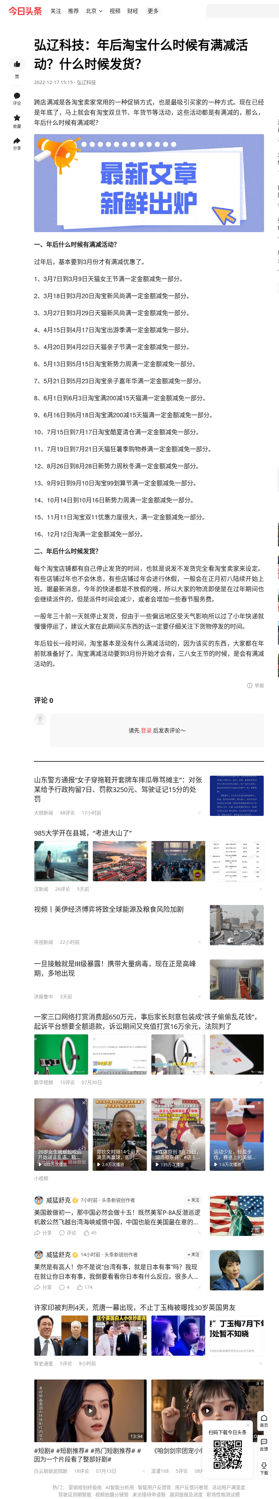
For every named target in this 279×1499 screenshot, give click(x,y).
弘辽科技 (86, 82)
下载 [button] (262, 1467)
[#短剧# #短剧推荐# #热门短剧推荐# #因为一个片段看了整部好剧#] (90, 1411)
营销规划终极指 (85, 1487)
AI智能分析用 (119, 1487)
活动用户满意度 (228, 1487)
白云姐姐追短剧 (50, 1471)
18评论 (81, 1471)
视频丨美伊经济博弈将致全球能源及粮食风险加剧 (109, 909)
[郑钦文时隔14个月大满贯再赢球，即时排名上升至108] (120, 1134)
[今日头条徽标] (25, 11)
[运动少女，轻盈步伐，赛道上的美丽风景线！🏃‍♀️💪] (237, 1134)
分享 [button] (17, 148)
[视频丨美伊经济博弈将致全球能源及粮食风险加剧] (237, 925)
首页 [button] (264, 1425)
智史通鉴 (43, 1363)
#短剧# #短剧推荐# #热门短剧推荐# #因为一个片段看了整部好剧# (87, 1455)
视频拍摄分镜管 (112, 1494)
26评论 (62, 889)
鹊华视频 (43, 1082)
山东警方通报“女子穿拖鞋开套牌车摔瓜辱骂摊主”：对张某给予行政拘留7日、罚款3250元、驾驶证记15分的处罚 (118, 789)
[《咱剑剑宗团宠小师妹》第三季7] (207, 1411)
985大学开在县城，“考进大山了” (83, 833)
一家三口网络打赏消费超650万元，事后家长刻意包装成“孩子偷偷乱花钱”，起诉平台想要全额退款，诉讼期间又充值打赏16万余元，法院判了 (147, 1021)
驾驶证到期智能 (75, 1494)
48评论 (67, 812)
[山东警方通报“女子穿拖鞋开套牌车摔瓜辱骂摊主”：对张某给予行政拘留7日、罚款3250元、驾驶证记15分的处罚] (237, 796)
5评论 (66, 1363)
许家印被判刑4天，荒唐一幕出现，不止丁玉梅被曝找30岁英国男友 (135, 1307)
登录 (146, 730)
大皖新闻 (43, 812)
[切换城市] (101, 11)
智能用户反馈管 (154, 1487)
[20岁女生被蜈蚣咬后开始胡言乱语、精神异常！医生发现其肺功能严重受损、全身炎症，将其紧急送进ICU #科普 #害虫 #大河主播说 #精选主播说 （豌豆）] (61, 1134)
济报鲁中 (43, 996)
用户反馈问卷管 (191, 1487)
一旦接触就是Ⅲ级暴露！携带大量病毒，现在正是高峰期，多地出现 (115, 968)
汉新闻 (41, 889)
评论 (71, 1232)
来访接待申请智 (149, 1494)
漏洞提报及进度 (186, 1494)
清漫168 (160, 1471)
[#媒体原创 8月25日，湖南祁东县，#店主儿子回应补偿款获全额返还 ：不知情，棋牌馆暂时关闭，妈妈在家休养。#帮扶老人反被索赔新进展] (178, 1134)
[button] (55, 11)
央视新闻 (43, 942)
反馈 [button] (264, 1449)
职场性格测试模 (223, 1494)
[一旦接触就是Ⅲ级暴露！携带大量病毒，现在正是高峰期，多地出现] (237, 980)
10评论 (67, 1082)
